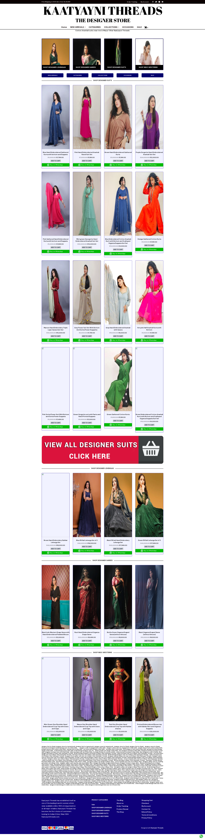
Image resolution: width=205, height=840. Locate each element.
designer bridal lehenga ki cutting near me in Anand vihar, (141, 778)
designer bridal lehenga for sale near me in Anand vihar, (108, 781)
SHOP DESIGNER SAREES (101, 810)
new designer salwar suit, (143, 779)
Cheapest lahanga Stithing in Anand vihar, (108, 775)
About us (120, 803)
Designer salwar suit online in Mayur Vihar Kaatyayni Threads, (66, 759)
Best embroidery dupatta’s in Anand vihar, (76, 772)
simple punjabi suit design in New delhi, (106, 750)
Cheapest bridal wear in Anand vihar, (78, 774)
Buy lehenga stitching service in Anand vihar (147, 774)
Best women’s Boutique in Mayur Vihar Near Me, (89, 770)
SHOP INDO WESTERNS (100, 816)
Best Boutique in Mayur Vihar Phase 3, (105, 764)
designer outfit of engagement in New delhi (93, 748)
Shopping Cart (147, 800)
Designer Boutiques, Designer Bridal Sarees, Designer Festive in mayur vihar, (116, 763)
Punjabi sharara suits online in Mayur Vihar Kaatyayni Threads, (104, 759)
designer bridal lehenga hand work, (84, 779)
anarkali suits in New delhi (75, 749)
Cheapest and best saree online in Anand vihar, (81, 775)
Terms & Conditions (149, 815)
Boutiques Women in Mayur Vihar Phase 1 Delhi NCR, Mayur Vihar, (73, 764)
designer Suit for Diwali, (49, 746)
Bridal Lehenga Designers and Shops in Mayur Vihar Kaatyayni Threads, (95, 753)
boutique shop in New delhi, (114, 749)
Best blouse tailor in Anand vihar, (123, 774)
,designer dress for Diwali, (122, 746)
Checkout (145, 803)
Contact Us (146, 809)
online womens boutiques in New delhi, (127, 752)
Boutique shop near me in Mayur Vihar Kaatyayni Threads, (89, 754)
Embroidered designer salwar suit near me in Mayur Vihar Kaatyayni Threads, (104, 757)
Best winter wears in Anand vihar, (121, 771)
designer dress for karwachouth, (66, 746)
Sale (93, 805)
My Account (145, 2)
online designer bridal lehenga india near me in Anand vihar (102, 785)
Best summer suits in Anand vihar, (99, 772)
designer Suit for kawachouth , (85, 746)
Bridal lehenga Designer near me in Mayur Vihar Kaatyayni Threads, (128, 754)
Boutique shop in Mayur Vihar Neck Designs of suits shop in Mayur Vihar (91, 767)
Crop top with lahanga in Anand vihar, (101, 774)
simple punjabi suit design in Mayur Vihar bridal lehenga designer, (80, 768)
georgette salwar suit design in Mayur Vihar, (100, 761)
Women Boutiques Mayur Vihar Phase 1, (121, 765)
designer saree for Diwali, (152, 746)
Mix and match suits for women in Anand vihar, (125, 772)
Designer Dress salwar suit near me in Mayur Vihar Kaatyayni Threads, (86, 756)
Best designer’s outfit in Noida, (149, 752)
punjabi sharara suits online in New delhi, (54, 749)
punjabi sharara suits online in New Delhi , (150, 748)
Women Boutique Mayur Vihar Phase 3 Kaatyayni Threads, (95, 760)
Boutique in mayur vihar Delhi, (142, 765)
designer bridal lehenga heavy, (104, 779)
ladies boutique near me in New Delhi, (81, 752)
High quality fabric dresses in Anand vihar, (144, 771)
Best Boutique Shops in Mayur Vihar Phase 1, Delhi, (71, 761)
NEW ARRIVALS (77, 27)
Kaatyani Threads (157, 828)
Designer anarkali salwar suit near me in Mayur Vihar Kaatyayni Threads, (130, 756)
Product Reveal (122, 809)
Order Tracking (132, 2)
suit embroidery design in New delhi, (94, 749)
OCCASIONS (128, 27)
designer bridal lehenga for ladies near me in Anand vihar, (142, 781)
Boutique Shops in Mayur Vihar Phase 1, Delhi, (130, 764)
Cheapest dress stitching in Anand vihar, (134, 775)
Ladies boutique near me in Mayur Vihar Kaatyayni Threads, (60, 760)
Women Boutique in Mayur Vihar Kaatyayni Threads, (129, 760)
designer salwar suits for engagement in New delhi (122, 748)
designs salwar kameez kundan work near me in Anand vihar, (68, 778)
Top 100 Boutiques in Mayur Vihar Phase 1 (96, 765)
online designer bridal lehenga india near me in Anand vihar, (60, 782)
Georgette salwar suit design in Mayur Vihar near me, (130, 767)
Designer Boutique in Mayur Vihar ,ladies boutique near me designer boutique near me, (127, 768)
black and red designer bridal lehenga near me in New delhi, (61, 748)
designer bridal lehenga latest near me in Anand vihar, (62, 776)
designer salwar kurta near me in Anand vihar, (127, 776)
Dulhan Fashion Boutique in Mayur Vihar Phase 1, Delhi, (67, 765)
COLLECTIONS (110, 27)
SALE (139, 27)
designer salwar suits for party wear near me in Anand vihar (73, 781)
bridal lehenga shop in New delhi (64, 750)
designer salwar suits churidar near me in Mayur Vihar (76, 763)
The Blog (120, 800)
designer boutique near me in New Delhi (57, 752)
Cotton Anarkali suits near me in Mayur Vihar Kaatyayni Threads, (143, 759)
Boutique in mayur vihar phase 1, (60, 767)
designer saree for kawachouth (104, 746)
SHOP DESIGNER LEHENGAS (102, 808)
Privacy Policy (147, 818)
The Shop (120, 812)
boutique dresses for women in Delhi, (104, 752)
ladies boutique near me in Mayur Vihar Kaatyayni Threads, (135, 753)
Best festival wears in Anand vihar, (150, 772)
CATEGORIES (95, 27)
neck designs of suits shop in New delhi (134, 749)
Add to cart (55, 161)
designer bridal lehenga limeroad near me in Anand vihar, (96, 776)
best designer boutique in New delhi (130, 750)
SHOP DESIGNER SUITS (100, 813)
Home (64, 27)
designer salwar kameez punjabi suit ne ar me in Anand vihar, (105, 778)
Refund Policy (147, 812)
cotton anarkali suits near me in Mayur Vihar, (128, 761)
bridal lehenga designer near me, (84, 750)
